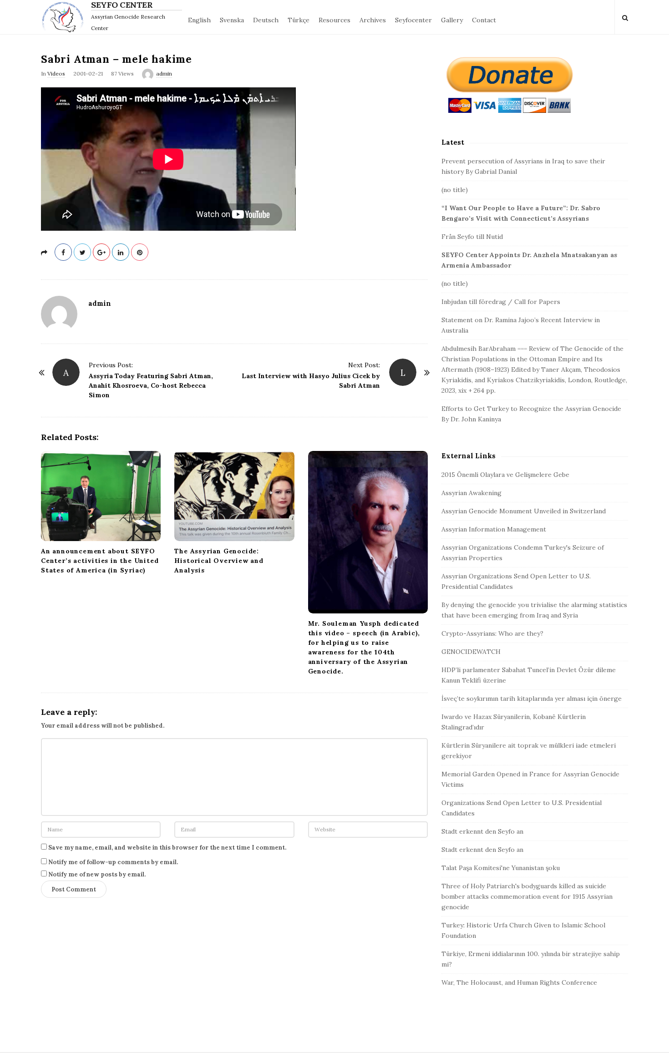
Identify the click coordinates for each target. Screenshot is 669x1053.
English (199, 20)
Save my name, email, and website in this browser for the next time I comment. (167, 847)
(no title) (454, 190)
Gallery (452, 20)
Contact (484, 20)
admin (164, 73)
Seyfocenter (413, 20)
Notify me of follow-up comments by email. (113, 862)
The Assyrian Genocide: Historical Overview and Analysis (218, 560)
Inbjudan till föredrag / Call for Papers (500, 302)
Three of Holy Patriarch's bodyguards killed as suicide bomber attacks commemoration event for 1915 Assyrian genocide (527, 896)
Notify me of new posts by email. (97, 874)
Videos (56, 73)
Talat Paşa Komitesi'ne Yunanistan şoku (500, 868)
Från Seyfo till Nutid (472, 237)
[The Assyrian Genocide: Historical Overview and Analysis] (234, 496)
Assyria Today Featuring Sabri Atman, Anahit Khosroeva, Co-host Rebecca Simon (151, 385)
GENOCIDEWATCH (471, 652)
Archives (373, 20)
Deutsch (266, 20)
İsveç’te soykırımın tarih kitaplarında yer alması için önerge (531, 698)
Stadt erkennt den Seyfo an (482, 831)
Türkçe (298, 20)
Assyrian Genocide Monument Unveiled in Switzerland (523, 511)
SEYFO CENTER (121, 5)
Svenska (232, 20)
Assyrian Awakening (471, 493)
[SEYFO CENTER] (65, 17)
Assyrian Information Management (493, 529)
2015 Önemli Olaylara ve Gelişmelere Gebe (505, 475)
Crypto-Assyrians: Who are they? (492, 633)
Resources (334, 20)
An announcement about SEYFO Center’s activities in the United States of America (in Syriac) (99, 560)
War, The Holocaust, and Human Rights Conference (519, 982)
